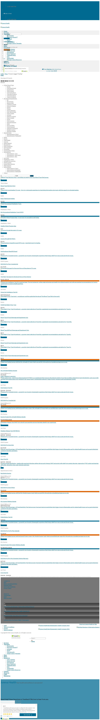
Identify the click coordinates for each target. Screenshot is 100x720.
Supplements (10, 89)
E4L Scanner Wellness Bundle (8, 501)
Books (8, 86)
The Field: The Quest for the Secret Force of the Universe (16, 276)
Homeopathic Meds (9, 150)
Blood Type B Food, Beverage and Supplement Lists (14, 343)
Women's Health (11, 131)
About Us (6, 62)
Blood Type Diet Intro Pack (8, 186)
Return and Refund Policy (10, 584)
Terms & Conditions (9, 627)
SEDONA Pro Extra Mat (7, 445)
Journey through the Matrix (8, 238)
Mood (8, 119)
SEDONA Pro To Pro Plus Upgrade (10, 531)
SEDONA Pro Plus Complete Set (9, 264)
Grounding (6, 149)
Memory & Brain (11, 116)
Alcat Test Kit (4, 459)
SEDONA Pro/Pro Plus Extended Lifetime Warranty (14, 558)
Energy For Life (11, 51)
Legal (5, 596)
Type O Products (11, 97)
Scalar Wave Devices (9, 164)
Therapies (7, 34)
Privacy (6, 628)
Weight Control (11, 130)
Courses (6, 141)
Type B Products (11, 95)
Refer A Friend (7, 598)
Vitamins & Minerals (12, 128)
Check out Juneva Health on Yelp (88, 624)
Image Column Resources (13, 670)
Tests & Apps (10, 91)
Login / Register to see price (8, 376)
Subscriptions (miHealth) (13, 170)
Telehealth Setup (11, 55)
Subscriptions (7, 167)
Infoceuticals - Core (12, 153)
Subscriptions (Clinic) (12, 168)
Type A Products (11, 92)
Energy (9, 107)
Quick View (4, 180)
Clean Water (7, 140)
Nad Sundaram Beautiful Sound (9, 251)
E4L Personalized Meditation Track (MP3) (12, 212)
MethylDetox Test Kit (6, 517)
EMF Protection (8, 146)
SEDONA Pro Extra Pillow (8, 487)
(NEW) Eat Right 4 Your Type (8, 305)
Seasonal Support (11, 122)
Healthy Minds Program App (8, 226)
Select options (4, 382)
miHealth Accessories (9, 161)
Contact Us (7, 581)
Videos (6, 173)
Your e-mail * (18, 702)
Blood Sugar (10, 101)
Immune (9, 115)
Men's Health (10, 118)
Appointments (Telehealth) (14, 136)
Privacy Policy (7, 588)
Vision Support (11, 127)
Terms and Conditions (9, 586)
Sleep (8, 124)
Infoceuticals (10, 52)
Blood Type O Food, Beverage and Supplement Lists (14, 355)
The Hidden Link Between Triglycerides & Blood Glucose (19, 606)
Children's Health (11, 104)
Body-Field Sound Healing (8, 198)
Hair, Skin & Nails (11, 112)
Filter (32, 175)
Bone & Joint (10, 103)
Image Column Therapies (13, 653)
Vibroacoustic (11, 42)
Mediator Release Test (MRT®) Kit (10, 431)
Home (5, 31)
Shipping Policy (8, 585)
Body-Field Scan (11, 53)
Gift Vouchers (7, 147)
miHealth (9, 39)
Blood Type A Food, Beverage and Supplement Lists (14, 317)
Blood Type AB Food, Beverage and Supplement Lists (15, 330)
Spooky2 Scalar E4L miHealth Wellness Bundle (13, 417)
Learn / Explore (11, 49)
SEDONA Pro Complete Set (8, 400)
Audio (5, 137)
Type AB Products (12, 94)
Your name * (18, 701)
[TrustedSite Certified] (16, 69)
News (5, 46)
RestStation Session (6, 473)
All (7, 100)
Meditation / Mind (9, 159)
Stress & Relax (10, 125)
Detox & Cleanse (11, 106)
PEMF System (7, 162)
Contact (6, 61)
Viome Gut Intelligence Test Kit (9, 292)
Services (6, 32)
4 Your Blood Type (9, 85)
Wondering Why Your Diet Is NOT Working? (16, 615)
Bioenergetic (10, 35)
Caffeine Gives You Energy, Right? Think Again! (16, 620)
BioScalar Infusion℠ (12, 37)
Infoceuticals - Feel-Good (13, 155)
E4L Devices (7, 144)
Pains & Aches (10, 121)
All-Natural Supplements (10, 98)
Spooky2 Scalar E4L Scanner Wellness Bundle (13, 545)
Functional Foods (11, 88)
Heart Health (10, 113)
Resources (7, 48)
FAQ (8, 56)
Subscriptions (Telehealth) (14, 171)
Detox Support (8, 143)
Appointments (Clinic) (13, 134)
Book (2, 468)
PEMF (8, 40)
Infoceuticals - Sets (12, 156)
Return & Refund (8, 630)
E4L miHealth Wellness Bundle (9, 370)
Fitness (9, 109)
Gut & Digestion (11, 110)
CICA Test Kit (4, 572)
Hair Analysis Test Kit (6, 387)
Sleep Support (7, 165)
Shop (5, 45)
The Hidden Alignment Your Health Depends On (16, 611)
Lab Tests (6, 158)
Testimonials (10, 58)
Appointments (7, 133)
